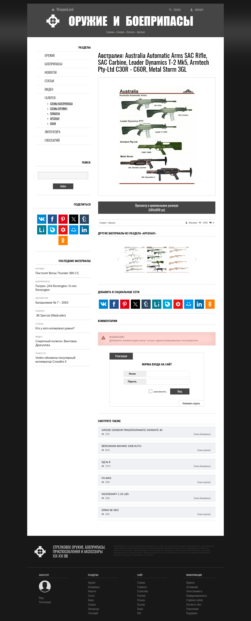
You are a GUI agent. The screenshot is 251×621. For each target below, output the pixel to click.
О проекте (142, 587)
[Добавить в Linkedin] (199, 304)
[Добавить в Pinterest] (124, 304)
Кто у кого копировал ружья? (55, 328)
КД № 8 (156, 464)
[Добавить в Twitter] (135, 304)
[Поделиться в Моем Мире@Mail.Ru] (188, 304)
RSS (139, 613)
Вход (41, 598)
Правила (190, 582)
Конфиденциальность (196, 595)
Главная (141, 582)
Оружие (50, 55)
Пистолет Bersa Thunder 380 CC (57, 273)
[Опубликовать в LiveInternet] (156, 304)
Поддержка (191, 613)
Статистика (142, 591)
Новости (51, 72)
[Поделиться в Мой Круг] (178, 304)
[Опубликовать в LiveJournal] (167, 304)
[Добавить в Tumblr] (146, 304)
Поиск (177, 10)
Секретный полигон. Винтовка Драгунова (56, 343)
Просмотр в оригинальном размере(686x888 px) (156, 207)
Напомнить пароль (191, 403)
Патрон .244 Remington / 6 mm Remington (55, 287)
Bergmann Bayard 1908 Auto (156, 448)
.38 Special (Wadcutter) (50, 315)
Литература (52, 132)
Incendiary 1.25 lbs (156, 496)
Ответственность (194, 591)
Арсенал (54, 118)
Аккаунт (199, 10)
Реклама (141, 595)
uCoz (199, 604)
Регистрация (121, 356)
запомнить (160, 391)
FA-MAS (156, 480)
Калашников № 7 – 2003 (51, 302)
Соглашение (192, 587)
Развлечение (192, 609)
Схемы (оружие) (58, 108)
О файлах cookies (194, 600)
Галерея (50, 97)
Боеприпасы (53, 64)
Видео (49, 89)
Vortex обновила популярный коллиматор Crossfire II (55, 359)
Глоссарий (52, 140)
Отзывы (141, 600)
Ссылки (141, 604)
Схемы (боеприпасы (61, 103)
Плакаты (55, 113)
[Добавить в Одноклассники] (210, 304)
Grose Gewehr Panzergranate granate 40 (156, 432)
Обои (53, 123)
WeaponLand (64, 9)
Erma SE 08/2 (156, 512)
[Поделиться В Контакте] (103, 304)
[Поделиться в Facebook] (114, 304)
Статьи (49, 81)
